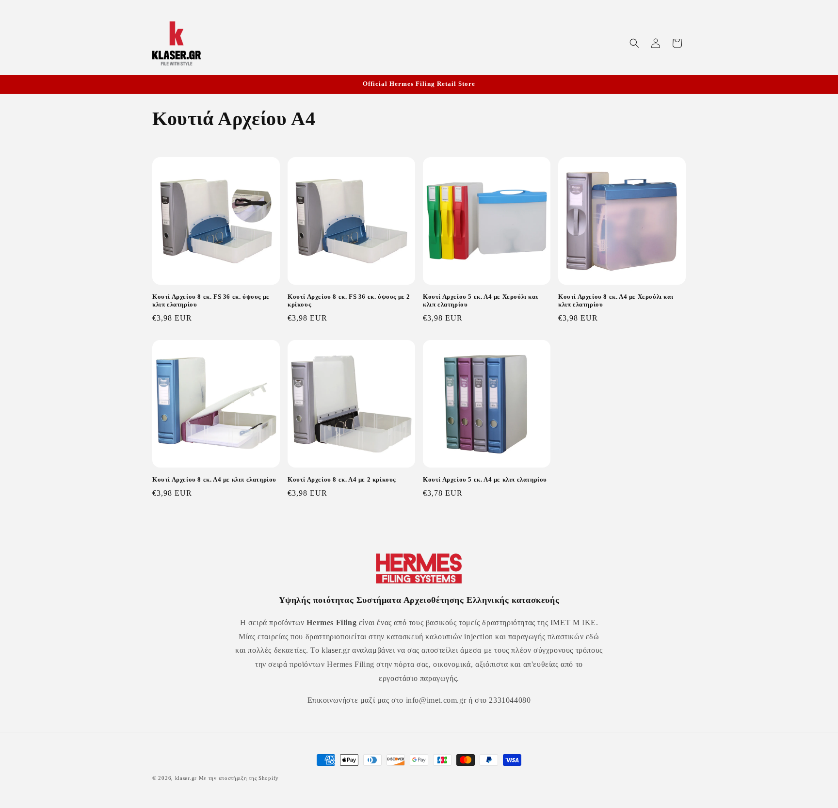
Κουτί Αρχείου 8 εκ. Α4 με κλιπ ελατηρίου (214, 479)
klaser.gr (186, 778)
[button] (634, 43)
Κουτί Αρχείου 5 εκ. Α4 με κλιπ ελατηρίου (485, 479)
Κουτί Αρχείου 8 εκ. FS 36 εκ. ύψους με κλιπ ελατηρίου (211, 300)
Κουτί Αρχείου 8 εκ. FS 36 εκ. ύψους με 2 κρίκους (349, 300)
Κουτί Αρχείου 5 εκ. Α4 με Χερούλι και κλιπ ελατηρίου (480, 300)
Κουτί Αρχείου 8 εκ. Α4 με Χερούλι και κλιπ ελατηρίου (615, 300)
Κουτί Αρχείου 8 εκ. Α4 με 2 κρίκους (342, 479)
